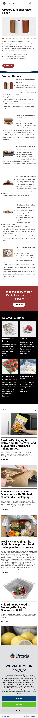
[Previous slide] (5, 26)
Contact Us (8, 65)
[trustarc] (32, 716)
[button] (35, 648)
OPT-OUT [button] (19, 710)
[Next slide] (32, 26)
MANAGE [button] (19, 699)
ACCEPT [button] (19, 704)
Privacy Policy (5, 716)
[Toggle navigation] (32, 3)
